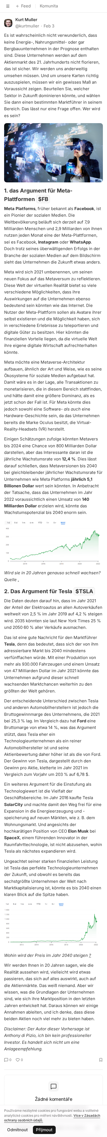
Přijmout (44, 1129)
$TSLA (84, 591)
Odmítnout (17, 1129)
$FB (43, 199)
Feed (26, 6)
